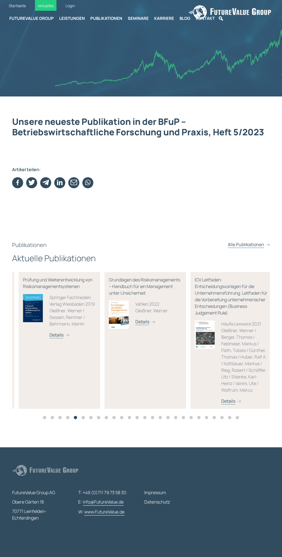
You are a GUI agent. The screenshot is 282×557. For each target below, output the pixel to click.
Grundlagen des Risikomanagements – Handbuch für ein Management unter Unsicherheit (138, 301)
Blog (185, 18)
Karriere (164, 18)
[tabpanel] (55, 340)
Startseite (17, 5)
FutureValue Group (31, 18)
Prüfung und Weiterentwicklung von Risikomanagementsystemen (52, 307)
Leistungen (72, 18)
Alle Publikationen (246, 244)
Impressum (155, 492)
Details (50, 335)
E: (101, 502)
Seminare (138, 18)
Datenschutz (157, 502)
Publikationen (106, 18)
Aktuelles (46, 5)
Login (70, 5)
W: (101, 512)
